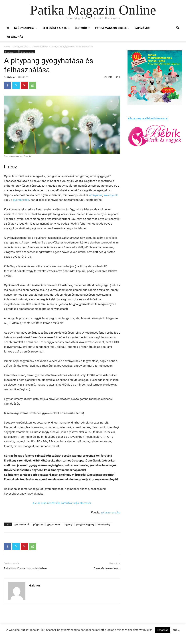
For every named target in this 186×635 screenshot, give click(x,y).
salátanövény (104, 524)
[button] (177, 28)
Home (7, 46)
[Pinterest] (24, 85)
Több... (175, 630)
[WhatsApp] (32, 85)
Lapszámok (142, 28)
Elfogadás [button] (162, 629)
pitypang (68, 524)
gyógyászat (38, 524)
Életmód (81, 28)
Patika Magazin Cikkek (111, 28)
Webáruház (15, 36)
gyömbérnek (21, 199)
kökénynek (111, 195)
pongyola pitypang (85, 524)
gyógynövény (53, 524)
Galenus (11, 77)
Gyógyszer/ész (24, 28)
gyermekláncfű (22, 524)
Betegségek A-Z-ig (55, 28)
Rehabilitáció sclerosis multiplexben (25, 568)
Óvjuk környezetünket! (107, 568)
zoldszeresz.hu (110, 512)
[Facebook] (7, 85)
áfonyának (95, 195)
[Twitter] (16, 85)
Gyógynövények (40, 46)
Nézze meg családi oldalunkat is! (148, 118)
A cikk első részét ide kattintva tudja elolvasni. (62, 503)
